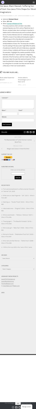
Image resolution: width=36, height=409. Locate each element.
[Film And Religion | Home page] (3, 2)
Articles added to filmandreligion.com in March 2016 (24, 80)
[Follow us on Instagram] (25, 132)
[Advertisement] (18, 19)
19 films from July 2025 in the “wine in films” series (17, 247)
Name (4, 110)
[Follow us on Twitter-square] (30, 132)
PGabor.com (16, 286)
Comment (5, 98)
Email (21, 110)
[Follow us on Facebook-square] (27, 132)
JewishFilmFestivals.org (8, 279)
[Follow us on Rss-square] (33, 132)
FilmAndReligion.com (7, 283)
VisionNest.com (7, 286)
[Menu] (33, 2)
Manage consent (26, 406)
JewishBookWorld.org (7, 281)
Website (4, 117)
